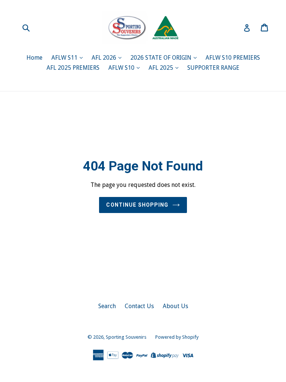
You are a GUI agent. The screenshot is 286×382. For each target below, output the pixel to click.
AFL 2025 (162, 67)
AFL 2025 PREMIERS (73, 67)
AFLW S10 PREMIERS (233, 57)
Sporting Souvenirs (126, 337)
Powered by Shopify (176, 337)
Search (107, 306)
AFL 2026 (105, 57)
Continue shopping (137, 205)
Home (34, 57)
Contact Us (139, 306)
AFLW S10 (122, 67)
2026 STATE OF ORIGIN (161, 57)
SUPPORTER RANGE (213, 67)
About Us (175, 306)
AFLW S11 (65, 57)
